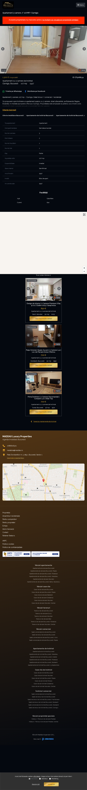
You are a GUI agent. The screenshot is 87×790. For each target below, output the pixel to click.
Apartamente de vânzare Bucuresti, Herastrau (43, 576)
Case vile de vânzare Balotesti (43, 595)
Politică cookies (8, 544)
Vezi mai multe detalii (43, 319)
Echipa (4, 526)
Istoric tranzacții (8, 529)
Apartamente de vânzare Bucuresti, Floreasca (43, 573)
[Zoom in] (84, 268)
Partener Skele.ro (8, 536)
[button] (2, 48)
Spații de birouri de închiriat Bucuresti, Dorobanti (43, 702)
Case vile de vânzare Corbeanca (43, 597)
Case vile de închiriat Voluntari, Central (43, 686)
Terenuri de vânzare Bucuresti (43, 611)
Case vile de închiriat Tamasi (43, 681)
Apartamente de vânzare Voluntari (43, 579)
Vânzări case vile (43, 586)
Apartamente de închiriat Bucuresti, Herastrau (43, 654)
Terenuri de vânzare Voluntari (43, 616)
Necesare (34, 778)
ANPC (4, 541)
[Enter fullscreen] (84, 214)
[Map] (43, 243)
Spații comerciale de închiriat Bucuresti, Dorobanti (43, 705)
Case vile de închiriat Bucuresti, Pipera (43, 678)
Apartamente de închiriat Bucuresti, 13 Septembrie (43, 665)
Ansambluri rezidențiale (11, 516)
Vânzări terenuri (43, 608)
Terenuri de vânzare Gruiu (43, 613)
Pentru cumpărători (9, 519)
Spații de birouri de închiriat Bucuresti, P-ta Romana (43, 699)
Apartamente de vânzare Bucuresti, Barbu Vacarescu (43, 582)
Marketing (55, 778)
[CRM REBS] (48, 739)
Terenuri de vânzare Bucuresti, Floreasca (43, 621)
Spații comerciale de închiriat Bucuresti (43, 694)
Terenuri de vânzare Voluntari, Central (43, 624)
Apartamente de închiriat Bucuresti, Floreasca (43, 659)
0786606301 (12, 446)
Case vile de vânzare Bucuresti (43, 589)
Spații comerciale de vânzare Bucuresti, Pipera (43, 640)
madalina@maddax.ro (15, 450)
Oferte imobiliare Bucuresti (13, 115)
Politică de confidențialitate (12, 547)
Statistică (44, 778)
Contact (5, 532)
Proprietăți (6, 513)
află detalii (36, 776)
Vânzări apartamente (43, 565)
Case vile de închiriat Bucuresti (43, 673)
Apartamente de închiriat (43, 648)
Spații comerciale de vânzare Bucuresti (43, 632)
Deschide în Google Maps (15, 458)
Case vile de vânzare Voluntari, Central (43, 603)
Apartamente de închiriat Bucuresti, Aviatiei (43, 657)
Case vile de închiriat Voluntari (43, 675)
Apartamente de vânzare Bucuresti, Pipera (43, 571)
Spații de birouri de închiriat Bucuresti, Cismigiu (43, 707)
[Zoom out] (84, 271)
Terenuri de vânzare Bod (43, 619)
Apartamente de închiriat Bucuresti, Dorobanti (43, 662)
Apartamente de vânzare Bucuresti (43, 568)
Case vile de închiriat (43, 670)
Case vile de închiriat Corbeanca (43, 683)
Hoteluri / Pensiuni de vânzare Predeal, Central (43, 721)
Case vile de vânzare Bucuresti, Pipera (43, 592)
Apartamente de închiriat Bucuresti (39, 115)
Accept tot (51, 784)
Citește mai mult (9, 110)
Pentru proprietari (8, 522)
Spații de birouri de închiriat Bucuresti (43, 697)
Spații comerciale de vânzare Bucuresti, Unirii (44, 637)
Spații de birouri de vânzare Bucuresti (43, 635)
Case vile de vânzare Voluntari (43, 600)
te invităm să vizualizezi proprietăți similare (60, 20)
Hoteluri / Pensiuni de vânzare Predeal (43, 719)
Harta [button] (83, 70)
